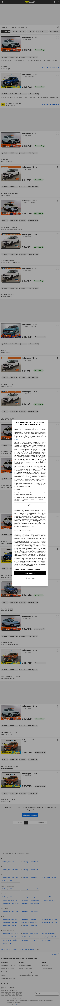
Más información (30, 578)
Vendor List (37, 569)
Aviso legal (30, 569)
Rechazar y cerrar (30, 583)
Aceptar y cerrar (30, 573)
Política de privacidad (19, 569)
